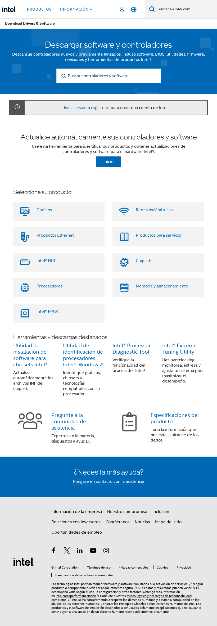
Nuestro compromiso (127, 511)
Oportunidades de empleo (76, 532)
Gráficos (44, 210)
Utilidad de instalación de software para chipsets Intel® (30, 355)
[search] (64, 76)
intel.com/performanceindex (76, 596)
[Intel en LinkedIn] (79, 551)
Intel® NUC (46, 260)
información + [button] (76, 9)
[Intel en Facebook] (53, 551)
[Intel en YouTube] (93, 551)
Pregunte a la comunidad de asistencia (68, 421)
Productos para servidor (159, 235)
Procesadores (49, 286)
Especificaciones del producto (175, 418)
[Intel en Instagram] (106, 551)
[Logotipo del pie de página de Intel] (23, 561)
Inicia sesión (75, 107)
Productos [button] (39, 9)
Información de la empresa (76, 511)
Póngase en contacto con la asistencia (108, 481)
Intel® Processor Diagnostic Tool (131, 348)
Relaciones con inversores (75, 522)
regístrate (100, 107)
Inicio (108, 161)
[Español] (134, 9)
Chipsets (144, 260)
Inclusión (160, 511)
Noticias (142, 522)
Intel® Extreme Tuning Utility (179, 348)
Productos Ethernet (55, 235)
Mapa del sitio (168, 522)
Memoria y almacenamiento (162, 286)
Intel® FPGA (47, 311)
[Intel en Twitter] (66, 551)
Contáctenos (117, 522)
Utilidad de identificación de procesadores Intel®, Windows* (83, 355)
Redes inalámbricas (154, 210)
